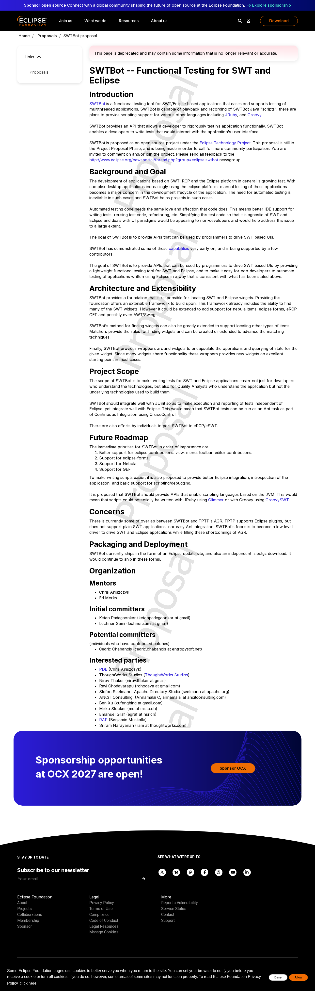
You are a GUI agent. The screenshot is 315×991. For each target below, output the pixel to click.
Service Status (173, 908)
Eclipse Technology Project (225, 142)
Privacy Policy (101, 902)
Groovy (254, 114)
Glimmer (216, 499)
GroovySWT (277, 499)
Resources (129, 20)
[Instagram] (218, 872)
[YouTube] (233, 872)
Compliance (99, 914)
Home (24, 35)
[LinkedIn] (247, 872)
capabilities (179, 248)
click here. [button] (28, 983)
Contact (167, 914)
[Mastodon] (190, 872)
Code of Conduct (103, 920)
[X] (162, 872)
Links (30, 56)
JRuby (231, 114)
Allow (298, 977)
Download (279, 20)
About (22, 902)
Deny (278, 977)
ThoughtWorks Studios (166, 674)
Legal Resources (104, 926)
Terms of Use (101, 908)
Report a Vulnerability (179, 902)
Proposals (47, 35)
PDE (103, 669)
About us (159, 20)
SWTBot (97, 103)
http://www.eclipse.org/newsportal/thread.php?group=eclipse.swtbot (153, 159)
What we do (95, 20)
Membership (28, 920)
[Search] (240, 20)
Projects (24, 908)
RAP (103, 719)
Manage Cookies (103, 932)
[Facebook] (204, 872)
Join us (65, 20)
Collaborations (29, 914)
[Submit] (143, 879)
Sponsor (24, 926)
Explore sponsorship (271, 5)
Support (168, 920)
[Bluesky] (176, 872)
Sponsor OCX (233, 768)
